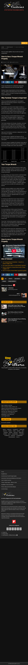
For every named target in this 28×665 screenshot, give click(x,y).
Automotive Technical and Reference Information (11, 478)
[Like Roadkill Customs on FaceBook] (8, 529)
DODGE (10, 431)
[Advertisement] (14, 26)
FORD (14, 431)
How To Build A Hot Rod (6, 480)
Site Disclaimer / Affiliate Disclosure (9, 535)
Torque (4, 281)
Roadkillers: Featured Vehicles (7, 484)
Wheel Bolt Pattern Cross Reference (9, 409)
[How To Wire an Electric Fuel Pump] (4, 313)
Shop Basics (17, 278)
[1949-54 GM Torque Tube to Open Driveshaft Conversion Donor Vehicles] (4, 307)
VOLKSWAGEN (12, 437)
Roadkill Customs (14, 62)
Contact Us (4, 532)
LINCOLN (16, 432)
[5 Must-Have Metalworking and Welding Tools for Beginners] (4, 320)
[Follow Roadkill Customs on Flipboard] (14, 522)
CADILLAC (9, 429)
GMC (23, 431)
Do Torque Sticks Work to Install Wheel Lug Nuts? (14, 265)
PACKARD (21, 434)
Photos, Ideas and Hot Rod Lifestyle (8, 486)
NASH (9, 434)
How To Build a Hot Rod (6, 405)
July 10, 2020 (11, 308)
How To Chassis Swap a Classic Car (9, 406)
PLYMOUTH (7, 435)
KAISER (10, 432)
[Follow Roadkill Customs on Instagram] (10, 529)
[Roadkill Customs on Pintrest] (13, 529)
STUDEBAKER (19, 435)
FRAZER (18, 431)
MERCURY (21, 432)
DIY (5, 278)
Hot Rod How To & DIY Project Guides (9, 476)
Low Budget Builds (5, 415)
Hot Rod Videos (4, 489)
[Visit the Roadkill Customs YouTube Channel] (20, 529)
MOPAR (5, 434)
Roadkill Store (4, 473)
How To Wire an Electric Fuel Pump (15, 312)
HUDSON (6, 432)
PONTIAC (13, 435)
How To (10, 278)
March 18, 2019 (11, 321)
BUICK (4, 429)
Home (2, 471)
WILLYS (18, 437)
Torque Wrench (12, 281)
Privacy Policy (5, 533)
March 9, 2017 (11, 313)
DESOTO (5, 431)
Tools (23, 278)
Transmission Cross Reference (8, 412)
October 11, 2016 (6, 62)
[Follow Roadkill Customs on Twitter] (18, 529)
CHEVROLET (15, 429)
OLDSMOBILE (15, 434)
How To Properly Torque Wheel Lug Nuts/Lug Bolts (14, 270)
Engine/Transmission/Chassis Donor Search (11, 408)
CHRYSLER (21, 429)
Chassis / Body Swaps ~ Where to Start (9, 482)
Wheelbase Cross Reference (7, 414)
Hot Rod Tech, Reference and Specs (9, 411)
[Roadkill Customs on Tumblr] (15, 529)
